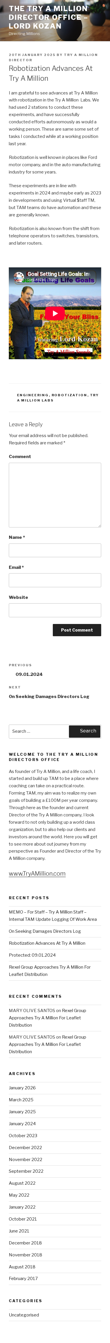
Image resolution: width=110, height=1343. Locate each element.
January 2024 (22, 1123)
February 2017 (23, 1278)
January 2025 (22, 1111)
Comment (20, 456)
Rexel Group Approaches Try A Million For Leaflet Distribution (47, 1018)
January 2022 (22, 1207)
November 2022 (25, 1159)
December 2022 (25, 1147)
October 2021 (23, 1219)
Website (18, 597)
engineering (33, 395)
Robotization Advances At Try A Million (47, 943)
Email (16, 567)
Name (17, 537)
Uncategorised (24, 1315)
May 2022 (19, 1195)
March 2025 (21, 1099)
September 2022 (26, 1171)
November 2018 (25, 1255)
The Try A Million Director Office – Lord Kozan (48, 17)
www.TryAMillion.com (37, 873)
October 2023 (23, 1135)
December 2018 (25, 1243)
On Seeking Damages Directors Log (45, 931)
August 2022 (22, 1183)
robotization (69, 395)
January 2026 (22, 1087)
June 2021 (19, 1231)
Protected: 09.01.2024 (32, 955)
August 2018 (22, 1267)
